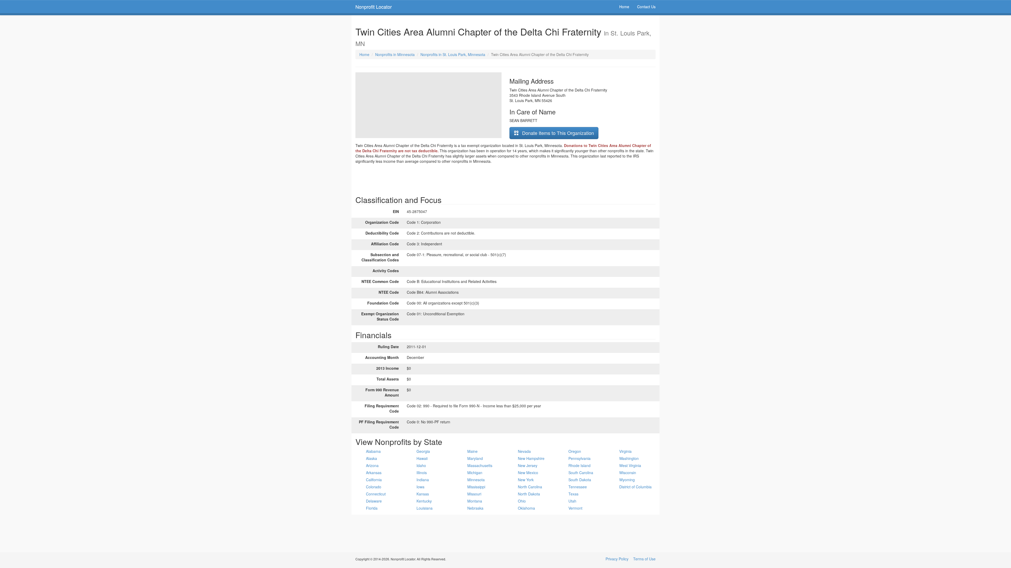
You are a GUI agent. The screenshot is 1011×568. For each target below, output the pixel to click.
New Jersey (527, 465)
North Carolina (530, 486)
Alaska (371, 458)
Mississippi (476, 486)
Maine (472, 451)
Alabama (373, 451)
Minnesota (476, 479)
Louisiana (425, 508)
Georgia (423, 451)
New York (526, 479)
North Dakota (529, 493)
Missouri (474, 493)
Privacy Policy (617, 558)
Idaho (421, 465)
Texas (573, 493)
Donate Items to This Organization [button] (557, 132)
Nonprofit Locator (373, 6)
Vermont (575, 508)
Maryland (475, 458)
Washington (629, 458)
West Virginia (630, 465)
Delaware (374, 501)
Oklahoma (526, 508)
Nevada (524, 451)
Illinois (422, 472)
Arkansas (373, 472)
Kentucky (424, 501)
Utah (572, 501)
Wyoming (627, 479)
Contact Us (646, 6)
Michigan (474, 472)
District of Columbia (635, 486)
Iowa (420, 486)
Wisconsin (627, 472)
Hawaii (422, 458)
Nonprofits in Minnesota (395, 54)
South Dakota (579, 479)
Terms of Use (644, 558)
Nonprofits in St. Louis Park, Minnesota (452, 54)
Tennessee (577, 486)
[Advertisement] (505, 178)
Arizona (372, 465)
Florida (372, 508)
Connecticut (376, 493)
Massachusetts (479, 465)
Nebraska (475, 508)
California (374, 479)
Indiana (423, 479)
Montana (474, 501)
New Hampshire (531, 458)
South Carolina (580, 472)
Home (624, 6)
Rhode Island (579, 465)
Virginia (625, 451)
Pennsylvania (579, 458)
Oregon (574, 451)
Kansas (423, 493)
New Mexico (528, 472)
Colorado (373, 486)
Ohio (522, 501)
